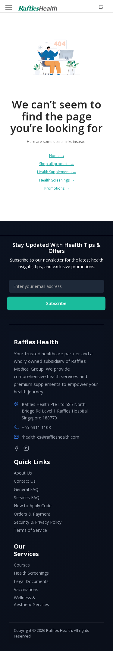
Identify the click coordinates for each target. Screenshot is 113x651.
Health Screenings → (56, 180)
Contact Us (25, 481)
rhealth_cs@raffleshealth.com (50, 437)
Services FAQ (26, 497)
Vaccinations (26, 589)
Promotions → (56, 188)
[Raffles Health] (37, 8)
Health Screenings (31, 573)
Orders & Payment (32, 514)
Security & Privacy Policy (37, 522)
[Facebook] (16, 448)
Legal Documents (31, 581)
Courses (22, 565)
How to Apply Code (33, 505)
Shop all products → (56, 163)
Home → (56, 155)
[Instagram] (26, 448)
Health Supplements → (56, 171)
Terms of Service (30, 530)
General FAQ (26, 489)
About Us (23, 473)
